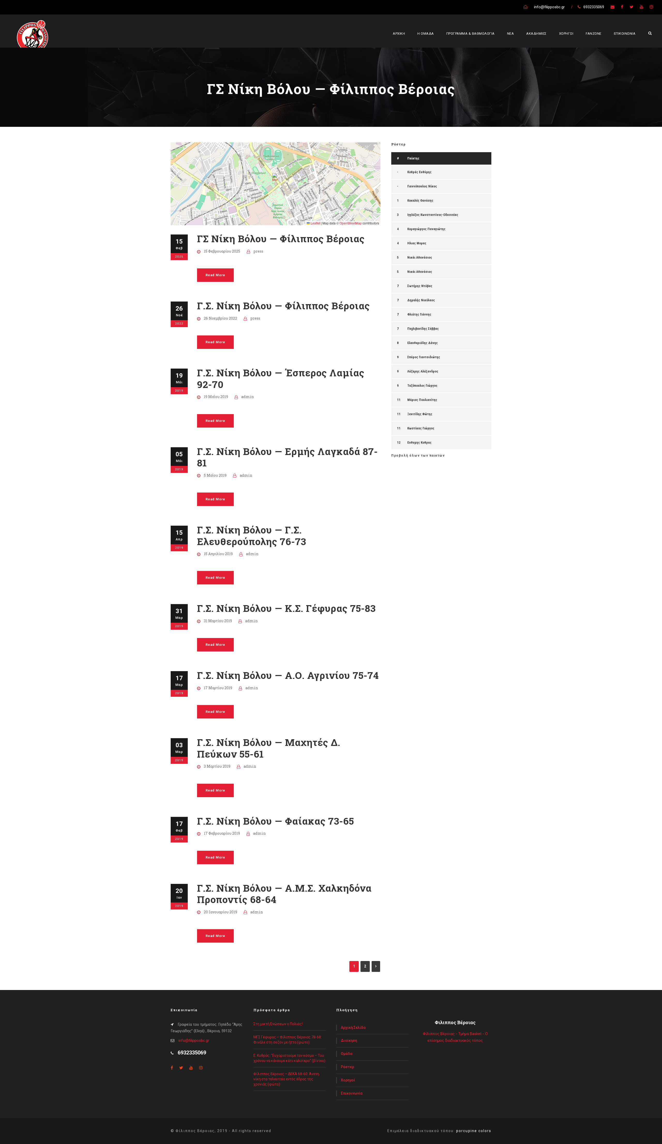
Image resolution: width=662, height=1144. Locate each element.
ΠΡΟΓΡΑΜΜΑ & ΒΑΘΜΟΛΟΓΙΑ (470, 33)
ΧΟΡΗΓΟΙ (566, 33)
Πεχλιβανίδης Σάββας (423, 329)
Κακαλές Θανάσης (420, 200)
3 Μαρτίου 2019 (217, 766)
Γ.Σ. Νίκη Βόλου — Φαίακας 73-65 (275, 821)
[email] (612, 7)
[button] (275, 178)
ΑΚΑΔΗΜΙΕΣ (536, 33)
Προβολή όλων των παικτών (418, 455)
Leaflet (315, 223)
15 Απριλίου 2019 (218, 553)
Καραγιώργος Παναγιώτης (426, 229)
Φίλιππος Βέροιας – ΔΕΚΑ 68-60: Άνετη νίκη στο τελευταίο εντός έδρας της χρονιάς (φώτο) (286, 1079)
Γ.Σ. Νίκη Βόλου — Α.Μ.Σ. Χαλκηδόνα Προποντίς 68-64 (284, 894)
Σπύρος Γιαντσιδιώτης (423, 357)
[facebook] (622, 7)
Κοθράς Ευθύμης (419, 172)
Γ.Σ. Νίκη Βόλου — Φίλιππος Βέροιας (283, 305)
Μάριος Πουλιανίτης (422, 400)
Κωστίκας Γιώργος (420, 428)
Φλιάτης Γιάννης (419, 314)
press (258, 251)
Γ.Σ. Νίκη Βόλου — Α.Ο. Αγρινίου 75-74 (288, 675)
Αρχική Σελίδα (353, 1027)
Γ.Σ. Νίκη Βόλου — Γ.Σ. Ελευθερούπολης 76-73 (251, 535)
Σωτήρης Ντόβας (419, 286)
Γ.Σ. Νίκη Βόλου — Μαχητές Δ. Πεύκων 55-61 (268, 748)
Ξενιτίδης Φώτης (419, 414)
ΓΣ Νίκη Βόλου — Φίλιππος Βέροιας (281, 238)
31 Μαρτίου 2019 (218, 620)
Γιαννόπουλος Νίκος (422, 186)
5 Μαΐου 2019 (215, 475)
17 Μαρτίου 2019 (218, 687)
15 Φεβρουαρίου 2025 (222, 251)
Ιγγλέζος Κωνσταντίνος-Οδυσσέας (432, 215)
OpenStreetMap (351, 223)
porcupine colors (473, 1131)
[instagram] (651, 7)
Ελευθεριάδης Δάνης (422, 343)
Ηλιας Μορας (416, 243)
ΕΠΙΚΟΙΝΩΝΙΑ (625, 33)
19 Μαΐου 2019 (216, 396)
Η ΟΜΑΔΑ (425, 33)
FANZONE (593, 33)
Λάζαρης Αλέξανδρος (422, 371)
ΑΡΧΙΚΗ (399, 33)
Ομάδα (346, 1054)
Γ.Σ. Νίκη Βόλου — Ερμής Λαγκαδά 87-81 (287, 457)
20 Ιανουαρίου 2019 (220, 912)
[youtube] (641, 7)
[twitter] (631, 7)
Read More (215, 275)
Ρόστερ (347, 1067)
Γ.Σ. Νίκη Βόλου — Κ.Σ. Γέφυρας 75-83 (286, 608)
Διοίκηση (349, 1040)
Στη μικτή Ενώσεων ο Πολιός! (278, 1024)
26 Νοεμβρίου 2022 (220, 318)
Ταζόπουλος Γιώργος (422, 385)
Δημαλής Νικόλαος (421, 300)
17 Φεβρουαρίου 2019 (222, 833)
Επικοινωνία (352, 1093)
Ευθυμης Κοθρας (419, 442)
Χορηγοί (348, 1080)
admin (247, 396)
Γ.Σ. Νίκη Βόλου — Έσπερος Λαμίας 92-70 (280, 378)
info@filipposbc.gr (193, 1040)
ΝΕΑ (510, 33)
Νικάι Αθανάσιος (419, 257)
